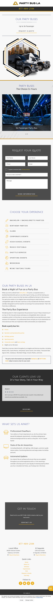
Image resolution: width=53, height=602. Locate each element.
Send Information (26, 194)
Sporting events (9, 339)
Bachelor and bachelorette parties (14, 333)
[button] (50, 588)
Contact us (34, 359)
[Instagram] (28, 583)
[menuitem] (26, 562)
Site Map (26, 575)
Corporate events (10, 342)
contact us (26, 522)
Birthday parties (9, 336)
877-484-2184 (26, 9)
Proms (6, 330)
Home (26, 562)
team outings (21, 342)
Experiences (26, 569)
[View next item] (30, 134)
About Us (26, 564)
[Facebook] (20, 583)
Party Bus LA (23, 293)
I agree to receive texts (19, 169)
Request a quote (26, 31)
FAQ (26, 571)
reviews (26, 409)
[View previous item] (23, 134)
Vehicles (26, 567)
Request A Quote (26, 573)
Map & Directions (14, 555)
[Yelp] (32, 583)
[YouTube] (24, 583)
